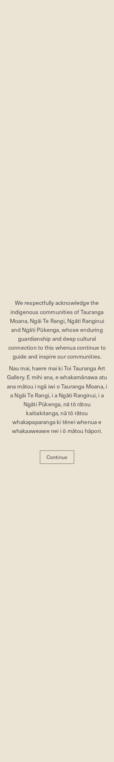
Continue (57, 457)
